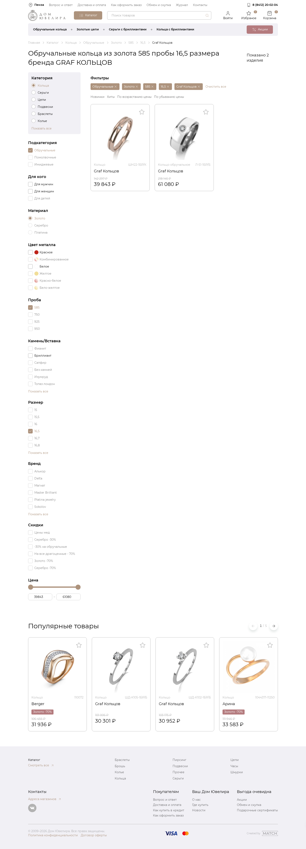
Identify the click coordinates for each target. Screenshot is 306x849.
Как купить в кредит (168, 810)
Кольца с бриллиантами (175, 29)
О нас (196, 800)
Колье (119, 772)
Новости (198, 810)
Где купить (200, 805)
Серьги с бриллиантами (128, 29)
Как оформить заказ (126, 5)
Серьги (178, 778)
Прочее (178, 772)
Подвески (180, 766)
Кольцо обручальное (174, 165)
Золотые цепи (88, 29)
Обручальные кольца (50, 29)
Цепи (234, 760)
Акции (242, 800)
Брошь (120, 766)
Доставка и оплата (92, 5)
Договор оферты (94, 835)
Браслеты (122, 760)
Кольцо (99, 165)
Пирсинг (179, 760)
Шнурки (236, 772)
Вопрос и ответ (61, 5)
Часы (234, 766)
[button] (274, 626)
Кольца (120, 778)
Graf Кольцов (106, 171)
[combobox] (159, 15)
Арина (229, 704)
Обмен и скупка (159, 5)
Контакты (200, 5)
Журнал (182, 5)
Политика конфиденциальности (53, 835)
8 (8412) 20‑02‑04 (265, 5)
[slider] (30, 587)
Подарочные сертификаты (257, 810)
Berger (37, 704)
